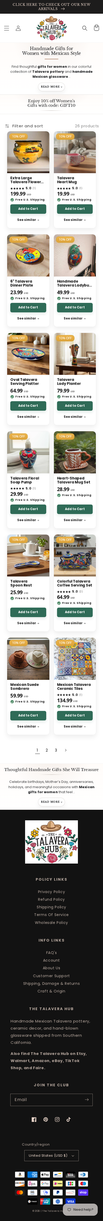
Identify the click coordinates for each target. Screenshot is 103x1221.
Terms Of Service (51, 914)
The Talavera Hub (53, 1211)
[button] (6, 28)
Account (51, 960)
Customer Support (51, 975)
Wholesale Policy (51, 922)
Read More (50, 86)
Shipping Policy (51, 907)
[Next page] (65, 750)
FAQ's (51, 952)
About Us (51, 968)
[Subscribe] (86, 1100)
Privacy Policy (51, 891)
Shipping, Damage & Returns (51, 983)
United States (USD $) (48, 1155)
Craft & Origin (51, 991)
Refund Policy (51, 899)
